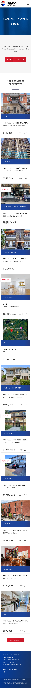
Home (9, 59)
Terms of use (11, 683)
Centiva (18, 685)
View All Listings (15, 640)
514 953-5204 (10, 662)
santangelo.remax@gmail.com (15, 664)
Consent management (21, 683)
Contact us (19, 59)
